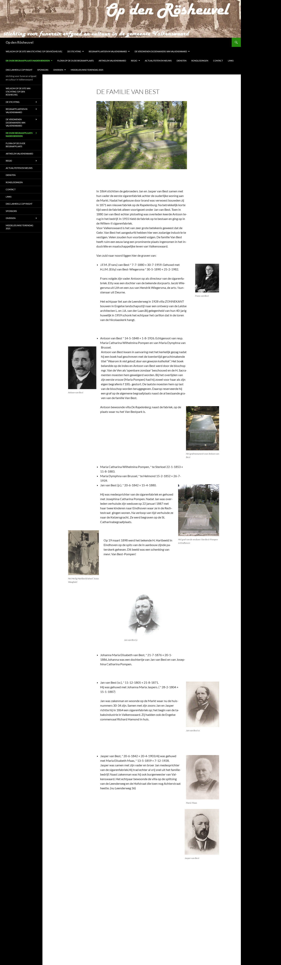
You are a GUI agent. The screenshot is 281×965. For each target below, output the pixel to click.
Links (231, 60)
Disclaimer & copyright (19, 70)
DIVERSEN (58, 70)
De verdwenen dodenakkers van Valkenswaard (161, 51)
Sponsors (42, 70)
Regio (134, 60)
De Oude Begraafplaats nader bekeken (28, 60)
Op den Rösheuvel (19, 42)
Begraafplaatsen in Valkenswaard (108, 51)
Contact (218, 60)
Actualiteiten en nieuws (158, 60)
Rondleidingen (199, 60)
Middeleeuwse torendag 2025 (87, 70)
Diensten (181, 60)
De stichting (74, 51)
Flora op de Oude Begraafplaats (75, 60)
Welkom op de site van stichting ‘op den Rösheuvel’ (34, 51)
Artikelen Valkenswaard (112, 60)
